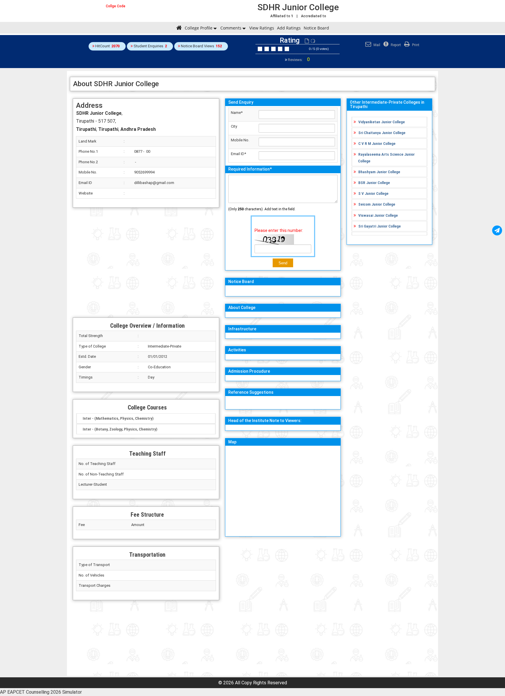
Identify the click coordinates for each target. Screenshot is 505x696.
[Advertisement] (146, 262)
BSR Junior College (374, 182)
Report (395, 45)
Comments (230, 28)
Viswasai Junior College (378, 215)
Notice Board (316, 28)
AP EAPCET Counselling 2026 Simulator (41, 692)
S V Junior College (373, 193)
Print (415, 45)
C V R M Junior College (376, 143)
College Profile (198, 28)
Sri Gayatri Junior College (379, 226)
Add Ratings (289, 28)
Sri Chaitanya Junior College (381, 132)
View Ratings (261, 28)
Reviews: (298, 60)
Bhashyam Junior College (379, 171)
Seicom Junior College (376, 204)
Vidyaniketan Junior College (381, 121)
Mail (376, 45)
